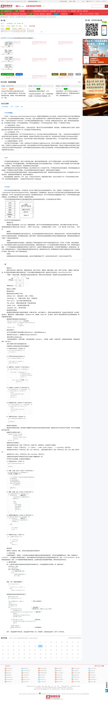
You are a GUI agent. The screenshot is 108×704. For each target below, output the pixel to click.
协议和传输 (12, 82)
